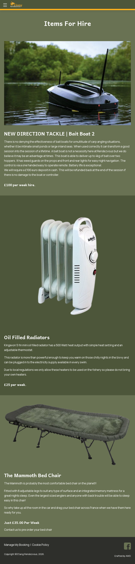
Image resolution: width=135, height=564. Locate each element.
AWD (128, 555)
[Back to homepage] (22, 4)
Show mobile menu (5, 5)
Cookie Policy (40, 545)
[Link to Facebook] (127, 546)
